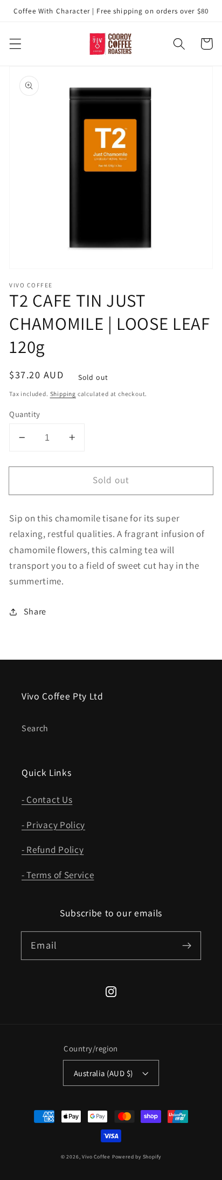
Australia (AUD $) (103, 1073)
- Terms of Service (58, 874)
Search (35, 728)
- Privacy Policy (53, 824)
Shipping (63, 394)
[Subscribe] (186, 945)
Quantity (24, 414)
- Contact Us (47, 799)
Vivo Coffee (96, 1156)
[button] (15, 44)
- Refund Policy (53, 849)
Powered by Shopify (137, 1156)
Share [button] (35, 611)
